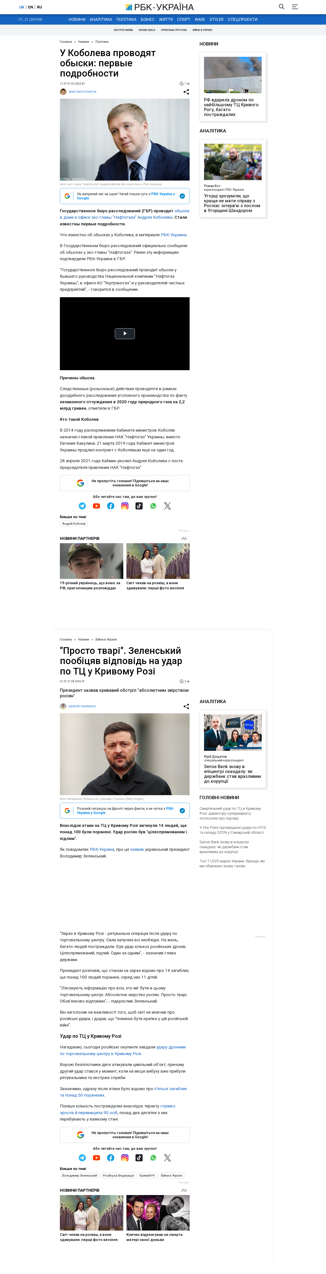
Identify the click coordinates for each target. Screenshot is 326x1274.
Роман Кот (212, 185)
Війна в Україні (202, 30)
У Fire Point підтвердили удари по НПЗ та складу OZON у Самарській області (233, 830)
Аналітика (101, 19)
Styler (217, 19)
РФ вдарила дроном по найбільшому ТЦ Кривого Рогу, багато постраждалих (231, 107)
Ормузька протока (174, 30)
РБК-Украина (174, 234)
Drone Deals (147, 30)
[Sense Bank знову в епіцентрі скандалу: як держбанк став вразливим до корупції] (233, 733)
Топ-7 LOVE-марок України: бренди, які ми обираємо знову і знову (232, 863)
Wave (200, 19)
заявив (137, 849)
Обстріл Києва (123, 30)
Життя (166, 19)
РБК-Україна (102, 849)
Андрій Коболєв (74, 523)
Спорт (183, 19)
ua (21, 7)
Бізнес (148, 19)
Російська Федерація (118, 1175)
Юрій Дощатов (215, 756)
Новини (77, 19)
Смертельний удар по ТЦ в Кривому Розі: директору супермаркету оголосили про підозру (230, 813)
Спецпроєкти (242, 19)
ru (39, 7)
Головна (66, 41)
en (30, 7)
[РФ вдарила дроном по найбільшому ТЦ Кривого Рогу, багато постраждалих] (233, 75)
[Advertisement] (125, 895)
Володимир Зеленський (79, 1175)
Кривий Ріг (147, 1175)
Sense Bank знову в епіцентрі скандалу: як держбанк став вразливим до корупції (232, 774)
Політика (126, 19)
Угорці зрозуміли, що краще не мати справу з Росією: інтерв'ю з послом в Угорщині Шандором (232, 203)
